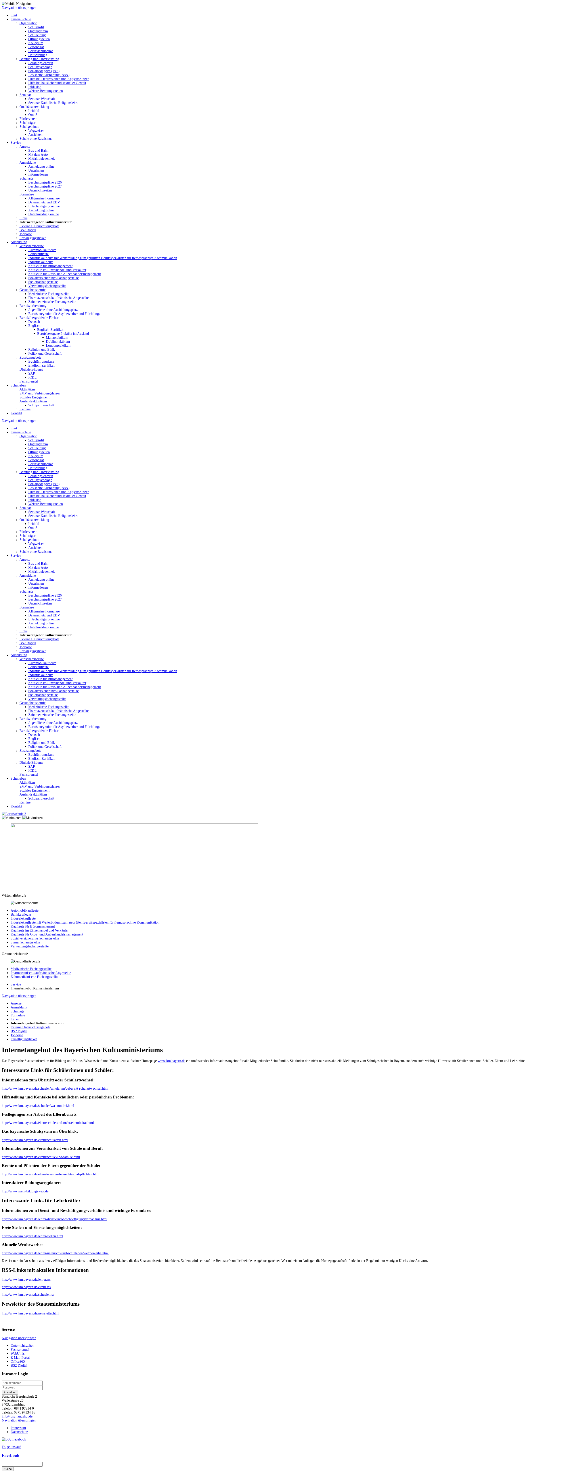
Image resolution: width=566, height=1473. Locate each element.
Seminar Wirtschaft (41, 99)
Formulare (26, 194)
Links (23, 218)
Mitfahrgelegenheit (41, 158)
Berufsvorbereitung (32, 306)
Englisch (34, 325)
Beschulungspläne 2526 (45, 182)
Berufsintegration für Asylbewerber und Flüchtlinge (64, 314)
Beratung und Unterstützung (39, 59)
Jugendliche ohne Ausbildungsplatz (53, 310)
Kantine (25, 409)
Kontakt (16, 413)
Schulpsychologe (40, 67)
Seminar (25, 95)
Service (16, 142)
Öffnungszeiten (39, 39)
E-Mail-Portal (20, 1357)
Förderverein (28, 119)
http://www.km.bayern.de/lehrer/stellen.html (32, 1236)
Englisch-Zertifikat (50, 329)
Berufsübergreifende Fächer (38, 317)
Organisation (28, 23)
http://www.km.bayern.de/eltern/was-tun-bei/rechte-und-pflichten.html (50, 1174)
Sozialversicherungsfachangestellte (35, 938)
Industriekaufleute (40, 262)
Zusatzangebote (30, 357)
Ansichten (35, 134)
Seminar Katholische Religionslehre (53, 103)
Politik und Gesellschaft (44, 353)
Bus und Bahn (38, 150)
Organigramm (38, 31)
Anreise (24, 146)
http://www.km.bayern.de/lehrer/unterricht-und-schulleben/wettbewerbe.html (55, 1253)
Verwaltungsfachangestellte (47, 286)
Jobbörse (25, 234)
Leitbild (33, 111)
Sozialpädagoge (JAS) (43, 71)
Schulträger (27, 122)
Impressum (18, 1428)
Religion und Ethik (41, 349)
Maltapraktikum (57, 337)
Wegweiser (36, 130)
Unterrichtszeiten (40, 190)
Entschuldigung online (44, 206)
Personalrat (36, 47)
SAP (31, 373)
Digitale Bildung (31, 369)
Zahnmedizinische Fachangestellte (52, 302)
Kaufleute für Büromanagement (50, 266)
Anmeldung (27, 162)
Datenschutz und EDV (44, 202)
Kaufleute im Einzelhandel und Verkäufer (57, 270)
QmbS (32, 115)
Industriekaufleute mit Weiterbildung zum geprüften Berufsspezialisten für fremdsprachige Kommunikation (102, 258)
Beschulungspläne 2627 (45, 186)
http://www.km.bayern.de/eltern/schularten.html (35, 1140)
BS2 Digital (27, 230)
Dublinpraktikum (58, 341)
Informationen (38, 174)
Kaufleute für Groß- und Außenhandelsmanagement (64, 274)
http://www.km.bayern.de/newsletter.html (30, 1313)
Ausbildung (19, 242)
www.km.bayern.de (171, 1061)
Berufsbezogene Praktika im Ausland (63, 333)
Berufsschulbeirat (40, 51)
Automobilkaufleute (42, 250)
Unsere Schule (21, 19)
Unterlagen (36, 170)
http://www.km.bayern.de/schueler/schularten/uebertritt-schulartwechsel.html (55, 1088)
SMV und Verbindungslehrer (39, 393)
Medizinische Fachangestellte (48, 294)
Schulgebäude (29, 126)
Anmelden (10, 1392)
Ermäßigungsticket (32, 238)
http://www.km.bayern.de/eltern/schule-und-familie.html (41, 1157)
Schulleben (18, 385)
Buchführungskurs (41, 361)
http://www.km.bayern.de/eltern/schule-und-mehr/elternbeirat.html (48, 1123)
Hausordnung (37, 55)
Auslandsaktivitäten (33, 401)
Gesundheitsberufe (32, 290)
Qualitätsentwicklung (34, 107)
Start (14, 15)
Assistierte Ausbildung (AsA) (48, 75)
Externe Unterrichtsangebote (39, 226)
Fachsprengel (28, 381)
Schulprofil (36, 27)
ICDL (32, 377)
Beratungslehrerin (40, 63)
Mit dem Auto (38, 154)
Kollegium (35, 43)
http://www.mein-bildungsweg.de (25, 1191)
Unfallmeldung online (43, 214)
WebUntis (18, 1353)
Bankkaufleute (38, 254)
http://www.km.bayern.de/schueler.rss (28, 1294)
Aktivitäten (27, 389)
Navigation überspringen (19, 8)
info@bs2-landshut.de (17, 1416)
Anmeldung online (41, 166)
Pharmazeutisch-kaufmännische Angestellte (58, 298)
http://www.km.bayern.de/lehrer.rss (26, 1279)
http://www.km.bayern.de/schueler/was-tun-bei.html (38, 1106)
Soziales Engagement (34, 397)
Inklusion (34, 87)
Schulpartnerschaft (41, 405)
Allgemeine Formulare (44, 198)
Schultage (26, 178)
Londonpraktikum (58, 345)
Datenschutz (19, 1432)
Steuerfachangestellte (43, 282)
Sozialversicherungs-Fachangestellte (53, 278)
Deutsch (34, 321)
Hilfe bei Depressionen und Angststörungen (58, 79)
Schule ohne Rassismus (35, 138)
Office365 (18, 1361)
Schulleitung (37, 35)
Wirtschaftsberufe (31, 246)
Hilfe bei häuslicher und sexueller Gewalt (57, 83)
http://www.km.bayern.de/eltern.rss (26, 1287)
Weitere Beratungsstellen (45, 91)
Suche (8, 1469)
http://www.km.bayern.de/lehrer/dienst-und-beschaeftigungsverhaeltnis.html (54, 1219)
